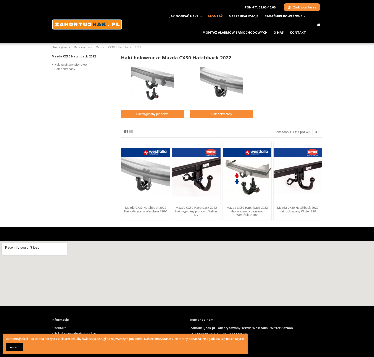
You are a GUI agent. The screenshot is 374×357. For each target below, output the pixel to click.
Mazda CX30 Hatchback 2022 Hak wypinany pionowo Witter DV (196, 211)
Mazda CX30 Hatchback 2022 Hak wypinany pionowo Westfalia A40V (247, 211)
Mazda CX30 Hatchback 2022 (74, 56)
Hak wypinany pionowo (152, 114)
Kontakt (60, 328)
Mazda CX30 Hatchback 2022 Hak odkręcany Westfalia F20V (145, 209)
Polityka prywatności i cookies (75, 333)
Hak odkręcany (221, 114)
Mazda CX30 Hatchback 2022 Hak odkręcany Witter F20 (297, 209)
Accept (15, 347)
